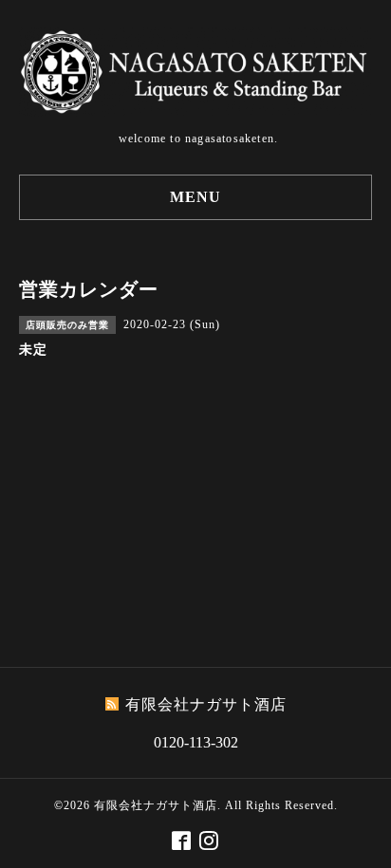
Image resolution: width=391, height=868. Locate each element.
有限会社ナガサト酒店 (155, 805)
